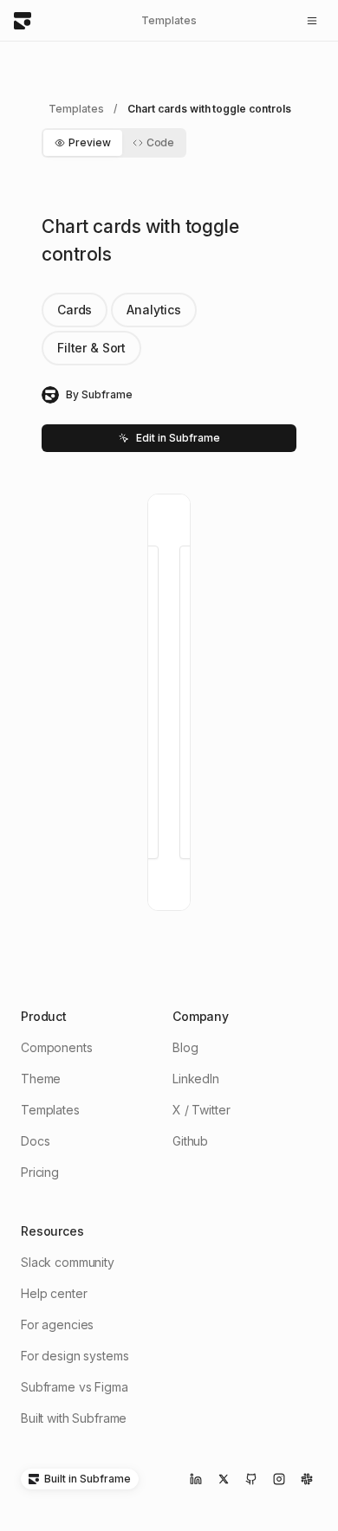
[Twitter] (223, 1479)
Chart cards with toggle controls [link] (208, 108)
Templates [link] (76, 108)
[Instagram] (279, 1479)
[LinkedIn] (195, 1479)
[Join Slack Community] (306, 1479)
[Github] (251, 1479)
